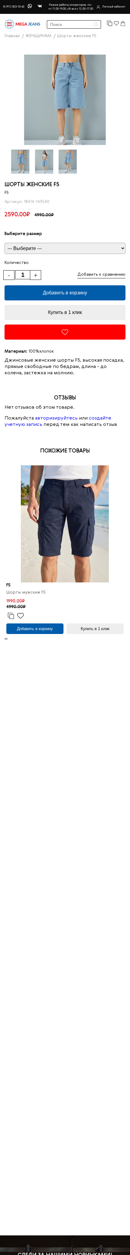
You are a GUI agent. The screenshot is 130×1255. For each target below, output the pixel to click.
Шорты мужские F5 (26, 592)
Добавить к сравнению (101, 274)
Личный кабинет (113, 6)
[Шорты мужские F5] (65, 523)
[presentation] (5, 639)
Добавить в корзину (65, 292)
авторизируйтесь (56, 418)
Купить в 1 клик (65, 312)
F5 (7, 193)
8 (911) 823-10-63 (13, 6)
